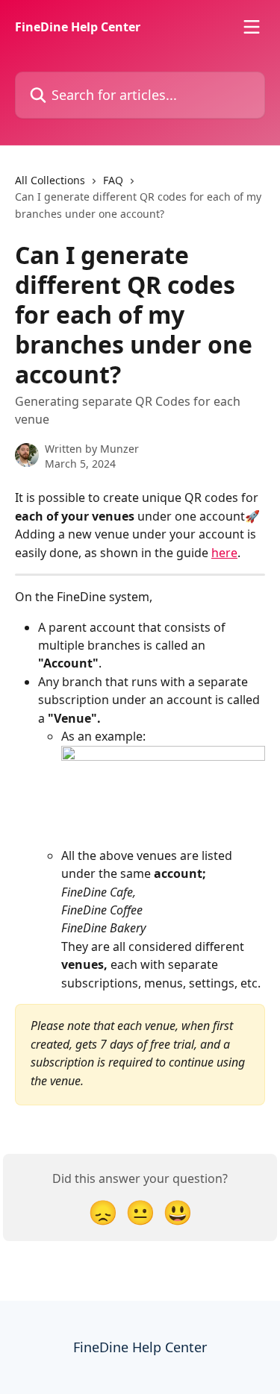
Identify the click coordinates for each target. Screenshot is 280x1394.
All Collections (50, 180)
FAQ (113, 180)
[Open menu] (251, 27)
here (224, 552)
